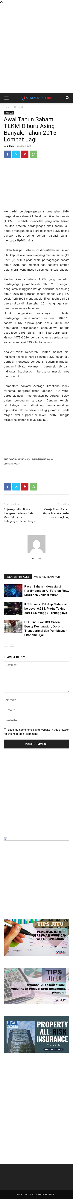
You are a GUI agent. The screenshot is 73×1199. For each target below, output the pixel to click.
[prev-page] (6, 644)
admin (10, 145)
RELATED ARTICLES (17, 576)
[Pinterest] (24, 154)
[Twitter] (16, 154)
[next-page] (12, 644)
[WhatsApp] (33, 154)
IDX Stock (18, 107)
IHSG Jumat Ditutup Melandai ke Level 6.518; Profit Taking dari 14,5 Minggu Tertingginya (45, 608)
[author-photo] (36, 553)
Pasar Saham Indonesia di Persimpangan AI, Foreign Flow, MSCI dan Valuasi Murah (46, 591)
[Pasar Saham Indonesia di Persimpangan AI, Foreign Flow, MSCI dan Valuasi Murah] (13, 590)
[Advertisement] (36, 10)
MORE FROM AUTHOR (47, 576)
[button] (6, 98)
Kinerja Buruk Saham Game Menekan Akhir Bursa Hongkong (56, 513)
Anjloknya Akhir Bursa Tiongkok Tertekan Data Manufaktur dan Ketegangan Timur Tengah (20, 515)
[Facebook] (7, 154)
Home (7, 107)
